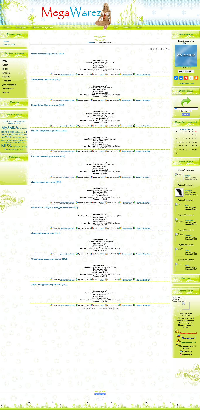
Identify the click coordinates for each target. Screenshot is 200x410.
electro (4, 134)
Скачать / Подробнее (143, 74)
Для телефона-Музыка (67, 74)
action (10, 122)
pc (4, 121)
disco (26, 140)
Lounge (14, 137)
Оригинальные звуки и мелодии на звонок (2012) (54, 208)
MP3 (6, 145)
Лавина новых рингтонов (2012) (46, 182)
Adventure (16, 134)
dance (5, 131)
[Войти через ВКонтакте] (176, 78)
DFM (7, 149)
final (22, 142)
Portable (17, 124)
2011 (24, 121)
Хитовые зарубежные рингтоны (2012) (49, 284)
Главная (6, 41)
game (3, 140)
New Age (24, 147)
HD (12, 147)
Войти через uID (186, 72)
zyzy (187, 265)
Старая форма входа (186, 83)
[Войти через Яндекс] (186, 78)
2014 (21, 150)
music (15, 140)
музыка (9, 127)
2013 (17, 149)
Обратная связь (9, 44)
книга (20, 137)
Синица (188, 235)
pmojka (187, 176)
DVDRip (24, 134)
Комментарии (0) (127, 74)
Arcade (10, 124)
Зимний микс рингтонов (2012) (45, 79)
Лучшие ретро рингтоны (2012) (45, 233)
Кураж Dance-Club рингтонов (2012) (47, 105)
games (24, 128)
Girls (3, 138)
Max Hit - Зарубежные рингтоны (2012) (49, 131)
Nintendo (10, 140)
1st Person (17, 121)
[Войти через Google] (191, 78)
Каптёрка (188, 191)
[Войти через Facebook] (181, 78)
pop (12, 131)
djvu (19, 128)
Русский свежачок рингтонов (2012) (48, 156)
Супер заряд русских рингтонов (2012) (49, 259)
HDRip (25, 137)
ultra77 (187, 250)
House (10, 134)
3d (6, 121)
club (25, 132)
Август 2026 (186, 129)
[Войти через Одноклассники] (196, 78)
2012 (8, 137)
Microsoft (17, 147)
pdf (16, 132)
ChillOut (21, 140)
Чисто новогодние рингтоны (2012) (47, 54)
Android (11, 149)
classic (20, 132)
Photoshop (8, 142)
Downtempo (16, 142)
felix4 (101, 74)
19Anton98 (189, 220)
